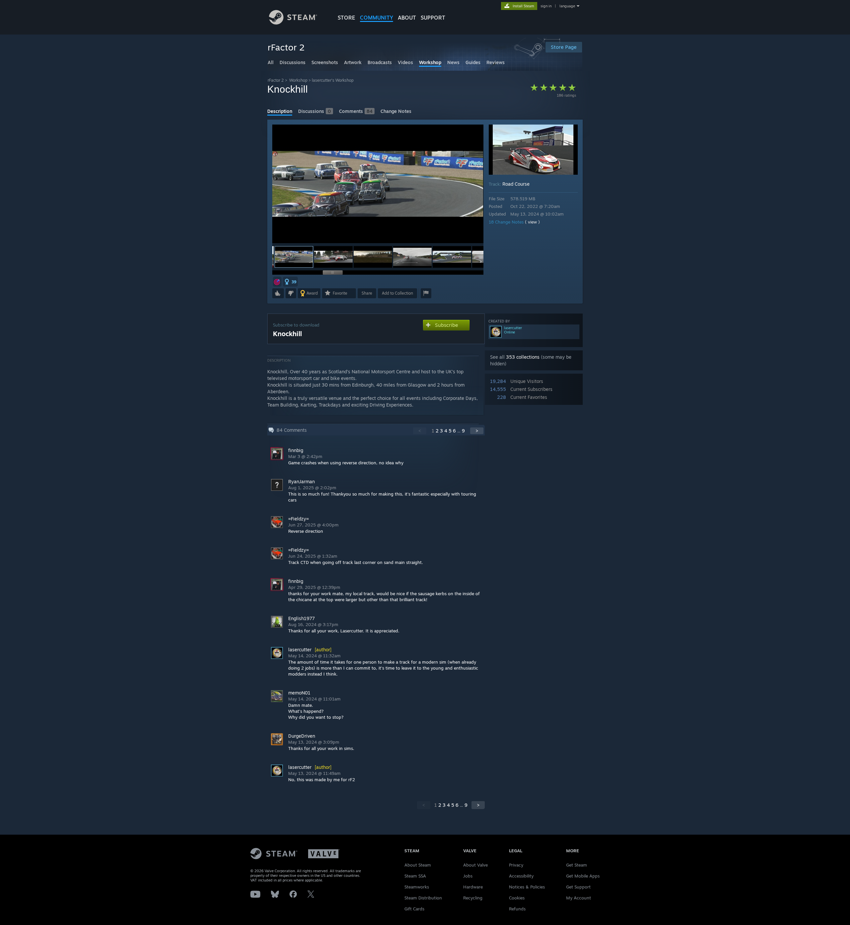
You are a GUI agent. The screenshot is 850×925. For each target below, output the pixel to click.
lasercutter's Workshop (333, 80)
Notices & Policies (527, 886)
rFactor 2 (276, 80)
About (407, 17)
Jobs (467, 876)
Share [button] (367, 293)
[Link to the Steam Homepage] (293, 23)
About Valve (475, 865)
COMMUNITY (376, 17)
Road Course (516, 184)
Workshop (298, 80)
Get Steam (576, 865)
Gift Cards (414, 908)
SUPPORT (433, 17)
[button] (333, 257)
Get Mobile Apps (583, 876)
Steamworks (416, 886)
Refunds (517, 908)
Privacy (516, 865)
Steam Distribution (423, 897)
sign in (546, 6)
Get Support (578, 886)
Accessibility (521, 876)
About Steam (417, 865)
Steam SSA (415, 876)
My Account (578, 897)
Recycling (472, 897)
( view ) (532, 222)
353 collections (523, 357)
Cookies (517, 897)
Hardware (473, 886)
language (567, 6)
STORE (346, 17)
